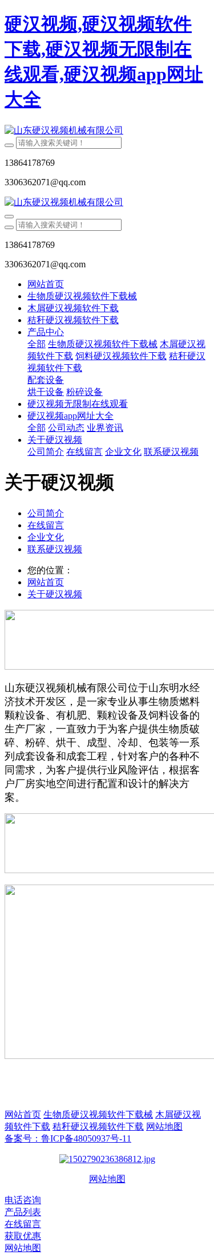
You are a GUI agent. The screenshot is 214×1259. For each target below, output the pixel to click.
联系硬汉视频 (54, 549)
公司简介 (45, 513)
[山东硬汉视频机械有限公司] (107, 131)
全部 (36, 344)
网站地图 (107, 1179)
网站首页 (45, 284)
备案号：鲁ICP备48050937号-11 (68, 1138)
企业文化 (45, 537)
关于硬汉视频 (54, 594)
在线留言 (45, 525)
